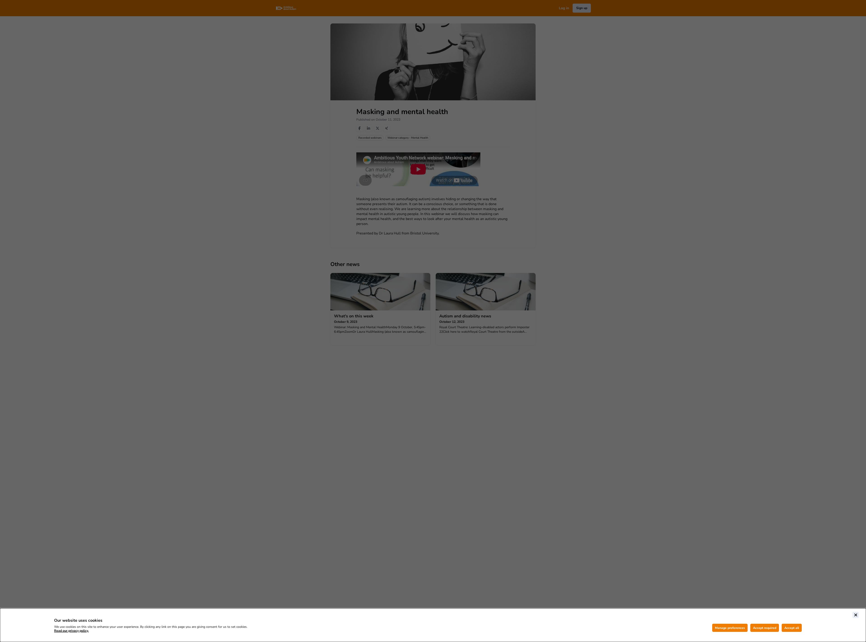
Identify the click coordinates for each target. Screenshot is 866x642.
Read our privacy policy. (71, 631)
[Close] (855, 615)
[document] (433, 625)
